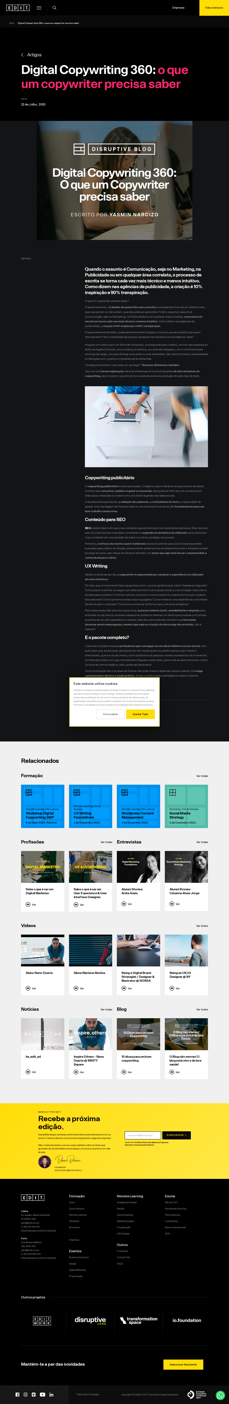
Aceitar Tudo (140, 714)
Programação (76, 1276)
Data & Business (125, 1215)
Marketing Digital (125, 1221)
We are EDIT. (171, 1202)
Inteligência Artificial (126, 1202)
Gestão (120, 1209)
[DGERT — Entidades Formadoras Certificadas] (197, 1394)
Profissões (122, 1251)
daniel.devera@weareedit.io (68, 1170)
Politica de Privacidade (87, 1394)
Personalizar (110, 714)
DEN (167, 1234)
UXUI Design (123, 1234)
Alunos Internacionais (175, 1227)
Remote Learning (77, 1215)
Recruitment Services (176, 1209)
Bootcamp (74, 1227)
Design (72, 1264)
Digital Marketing (77, 1270)
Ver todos (202, 926)
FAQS (120, 1264)
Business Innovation (79, 1257)
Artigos (34, 55)
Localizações (171, 1221)
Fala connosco (214, 7)
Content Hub (123, 1257)
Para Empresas (172, 1215)
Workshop (74, 1221)
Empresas (178, 7)
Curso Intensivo (77, 1209)
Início (11, 23)
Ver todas (202, 776)
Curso (72, 1202)
